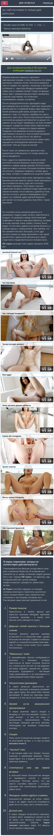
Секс (39, 25)
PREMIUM (48, 3)
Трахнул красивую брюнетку (17, 28)
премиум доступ (33, 70)
